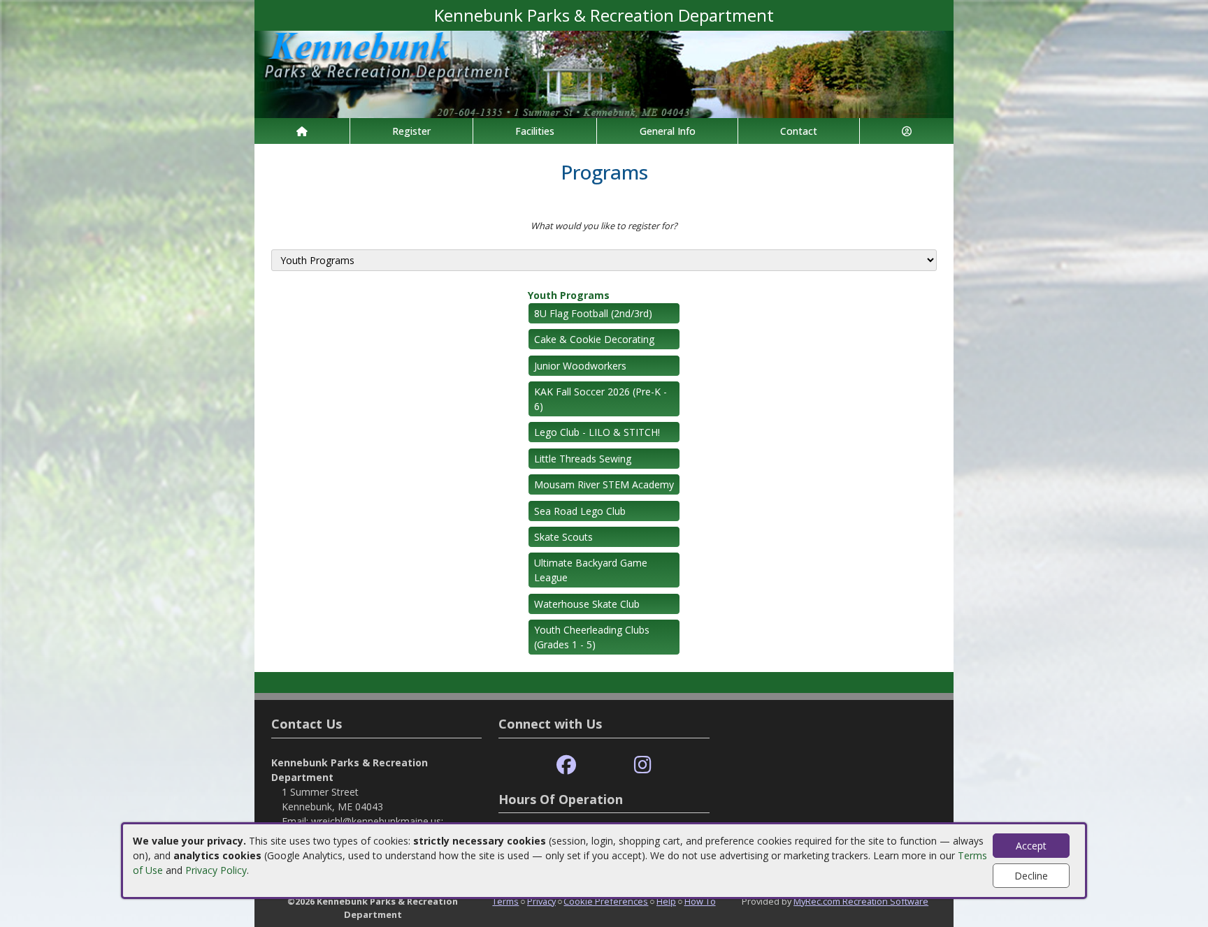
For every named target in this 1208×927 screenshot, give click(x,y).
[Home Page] (302, 131)
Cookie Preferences (605, 901)
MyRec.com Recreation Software (860, 901)
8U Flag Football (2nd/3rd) (593, 313)
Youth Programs (569, 295)
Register (411, 131)
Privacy (541, 901)
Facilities (534, 131)
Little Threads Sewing (582, 458)
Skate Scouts (563, 536)
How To (700, 901)
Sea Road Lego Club (580, 511)
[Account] (907, 131)
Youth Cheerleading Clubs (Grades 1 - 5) (591, 637)
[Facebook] (566, 765)
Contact (798, 131)
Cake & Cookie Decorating (594, 339)
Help (666, 901)
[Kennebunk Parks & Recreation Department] (604, 73)
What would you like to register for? (604, 225)
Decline (1031, 875)
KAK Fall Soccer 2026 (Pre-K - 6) (600, 399)
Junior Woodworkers (580, 365)
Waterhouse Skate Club (587, 604)
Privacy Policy (216, 870)
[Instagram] (643, 765)
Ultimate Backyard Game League (590, 570)
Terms (505, 901)
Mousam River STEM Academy (604, 484)
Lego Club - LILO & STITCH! (597, 432)
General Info (668, 131)
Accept (1031, 845)
